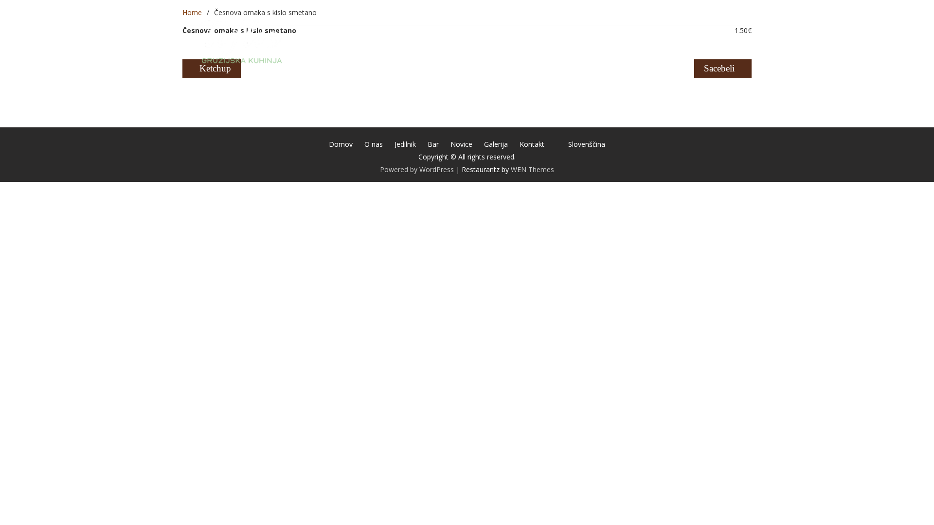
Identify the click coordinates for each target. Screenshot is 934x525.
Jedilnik (487, 40)
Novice (558, 40)
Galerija (602, 40)
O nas (447, 40)
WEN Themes (532, 169)
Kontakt (647, 40)
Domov (407, 40)
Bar (524, 40)
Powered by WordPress (417, 169)
